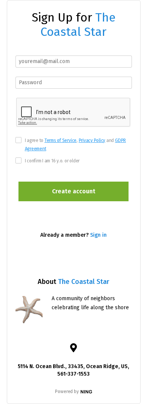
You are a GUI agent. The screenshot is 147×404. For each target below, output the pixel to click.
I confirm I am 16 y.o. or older (52, 160)
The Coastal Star (78, 24)
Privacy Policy (92, 140)
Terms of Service (60, 140)
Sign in (98, 235)
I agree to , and (75, 144)
